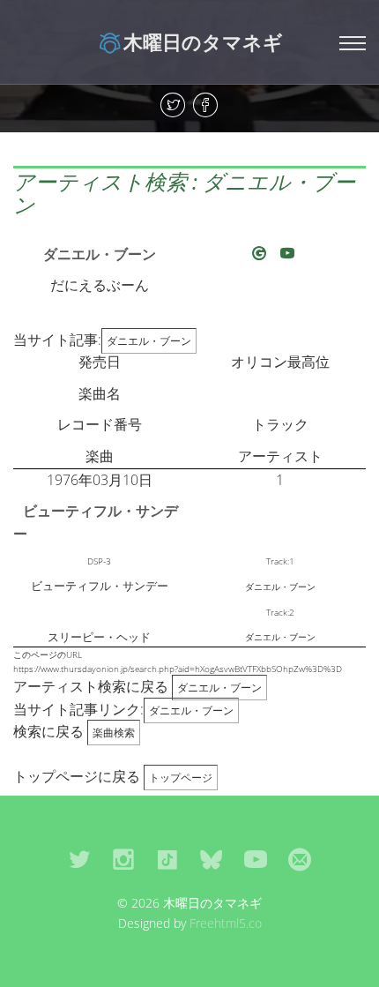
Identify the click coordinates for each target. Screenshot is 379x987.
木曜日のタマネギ (203, 41)
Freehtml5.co (226, 923)
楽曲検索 (114, 732)
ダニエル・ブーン (99, 254)
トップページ (180, 777)
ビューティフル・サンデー (95, 522)
